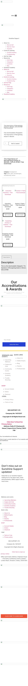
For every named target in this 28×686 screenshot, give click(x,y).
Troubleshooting (11, 54)
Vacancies (9, 48)
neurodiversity (7, 175)
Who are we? (10, 45)
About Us (6, 43)
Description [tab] (6, 257)
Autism (8, 173)
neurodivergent (17, 173)
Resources (7, 58)
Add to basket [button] (7, 214)
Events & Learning (9, 50)
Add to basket (15, 143)
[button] (12, 15)
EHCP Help (10, 60)
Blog (8, 65)
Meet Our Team (11, 46)
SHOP (4, 386)
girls (12, 173)
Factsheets (9, 63)
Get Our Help (8, 56)
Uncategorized (13, 171)
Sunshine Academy (11, 52)
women (13, 175)
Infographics (10, 62)
